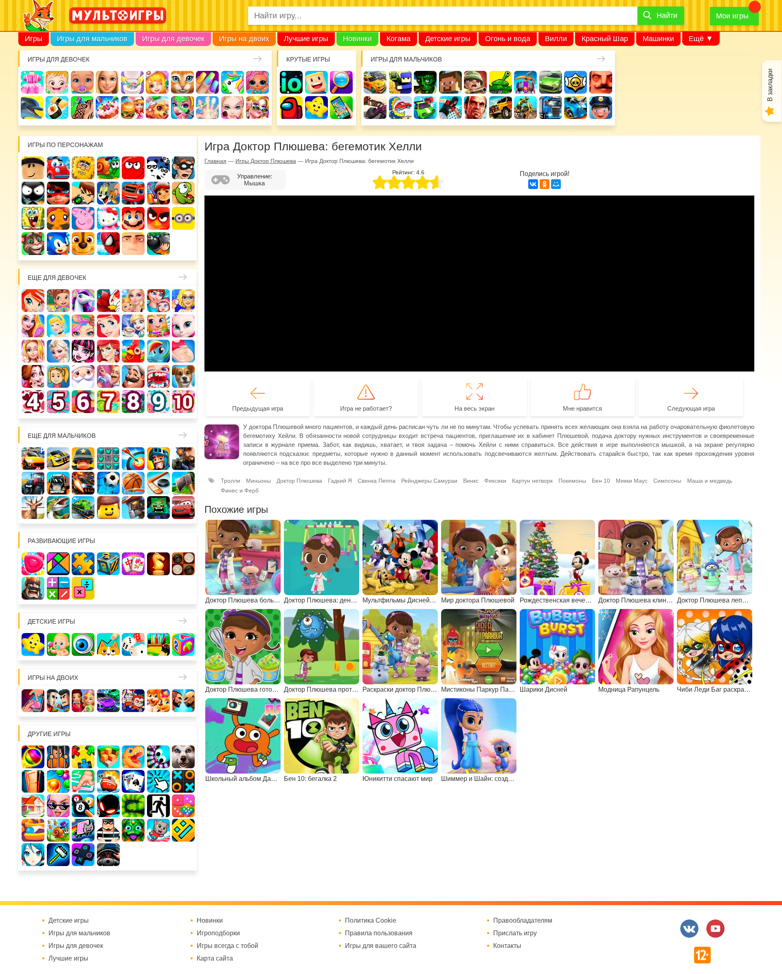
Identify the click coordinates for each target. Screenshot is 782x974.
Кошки (182, 82)
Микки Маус (632, 481)
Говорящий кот (33, 243)
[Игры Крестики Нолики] (183, 781)
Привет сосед (600, 82)
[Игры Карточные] (133, 781)
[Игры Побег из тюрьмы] (108, 830)
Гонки (375, 82)
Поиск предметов (341, 82)
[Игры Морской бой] (108, 781)
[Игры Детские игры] (33, 644)
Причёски (33, 325)
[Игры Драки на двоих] (183, 700)
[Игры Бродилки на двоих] (158, 700)
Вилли (556, 39)
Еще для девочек (57, 277)
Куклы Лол (257, 82)
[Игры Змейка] (133, 805)
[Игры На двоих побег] (133, 700)
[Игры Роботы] (133, 507)
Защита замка (525, 82)
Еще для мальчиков (62, 435)
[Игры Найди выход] (33, 781)
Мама (158, 300)
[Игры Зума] (133, 830)
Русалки (108, 351)
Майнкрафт (450, 82)
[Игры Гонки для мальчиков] (58, 458)
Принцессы (58, 325)
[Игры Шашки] (183, 563)
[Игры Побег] (58, 756)
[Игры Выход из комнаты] (158, 805)
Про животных (183, 376)
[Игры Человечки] (108, 805)
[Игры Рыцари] (158, 458)
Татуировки (82, 107)
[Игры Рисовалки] (108, 644)
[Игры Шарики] (58, 781)
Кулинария (57, 107)
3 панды (158, 167)
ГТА (475, 107)
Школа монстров (83, 351)
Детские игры (447, 39)
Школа (58, 300)
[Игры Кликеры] (158, 781)
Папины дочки (58, 376)
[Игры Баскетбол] (133, 483)
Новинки (357, 39)
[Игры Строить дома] (33, 805)
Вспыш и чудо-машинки (133, 193)
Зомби (425, 82)
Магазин (158, 325)
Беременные (183, 351)
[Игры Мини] (183, 805)
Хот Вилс (575, 107)
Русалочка (108, 325)
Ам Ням (183, 193)
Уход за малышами (82, 82)
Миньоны (183, 218)
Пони (158, 351)
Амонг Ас (291, 107)
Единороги (232, 82)
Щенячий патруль (83, 243)
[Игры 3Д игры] (108, 756)
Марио (133, 218)
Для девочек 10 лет (183, 401)
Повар (133, 376)
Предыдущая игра (257, 408)
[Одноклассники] (544, 184)
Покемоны (572, 481)
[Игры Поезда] (83, 507)
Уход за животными (157, 107)
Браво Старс (575, 82)
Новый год (83, 376)
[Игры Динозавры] (133, 756)
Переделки (108, 376)
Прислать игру (515, 933)
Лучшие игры (306, 39)
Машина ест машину (400, 107)
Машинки (658, 39)
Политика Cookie (370, 920)
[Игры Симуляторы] (108, 854)
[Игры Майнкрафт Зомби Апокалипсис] (158, 507)
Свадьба (33, 351)
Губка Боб (33, 218)
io (291, 82)
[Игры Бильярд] (83, 805)
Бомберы (158, 243)
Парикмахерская (83, 325)
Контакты (507, 946)
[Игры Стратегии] (33, 588)
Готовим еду (132, 107)
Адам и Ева (83, 167)
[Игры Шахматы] (158, 563)
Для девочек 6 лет (83, 401)
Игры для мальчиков (92, 39)
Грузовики (550, 107)
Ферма (133, 351)
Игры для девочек (173, 39)
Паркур (450, 107)
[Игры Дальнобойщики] (58, 483)
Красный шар (133, 167)
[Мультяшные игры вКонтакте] (689, 928)
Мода (257, 107)
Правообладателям (522, 920)
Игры (33, 39)
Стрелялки (400, 82)
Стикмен (33, 193)
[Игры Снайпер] (183, 458)
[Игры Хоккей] (158, 483)
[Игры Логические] (58, 563)
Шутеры (375, 107)
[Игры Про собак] (183, 756)
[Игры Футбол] (108, 483)
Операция (207, 107)
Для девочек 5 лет (58, 401)
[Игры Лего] (108, 507)
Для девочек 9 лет (158, 401)
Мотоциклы (525, 107)
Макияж (232, 107)
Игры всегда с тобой (227, 946)
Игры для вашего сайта (380, 946)
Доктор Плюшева (299, 481)
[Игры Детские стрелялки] (158, 644)
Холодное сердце (58, 351)
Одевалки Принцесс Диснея (33, 376)
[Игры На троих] (83, 756)
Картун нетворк (532, 481)
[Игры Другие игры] (83, 854)
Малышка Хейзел (57, 82)
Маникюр (207, 82)
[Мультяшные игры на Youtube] (715, 928)
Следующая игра (691, 408)
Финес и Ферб (240, 490)
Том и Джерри (108, 193)
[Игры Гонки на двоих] (108, 700)
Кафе (133, 325)
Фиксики (495, 481)
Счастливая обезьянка (58, 218)
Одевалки (32, 82)
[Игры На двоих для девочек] (83, 700)
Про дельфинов (32, 107)
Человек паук (108, 243)
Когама (399, 39)
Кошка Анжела (183, 325)
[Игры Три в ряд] (33, 563)
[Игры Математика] (58, 588)
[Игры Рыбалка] (58, 507)
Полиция (600, 107)
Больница (183, 300)
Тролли (230, 481)
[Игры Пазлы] (83, 563)
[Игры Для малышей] (58, 644)
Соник (58, 243)
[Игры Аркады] (83, 830)
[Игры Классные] (58, 805)
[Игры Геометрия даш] (183, 830)
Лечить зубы (158, 376)
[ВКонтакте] (533, 184)
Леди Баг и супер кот (58, 193)
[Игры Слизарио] (158, 756)
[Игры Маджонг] (133, 563)
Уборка (132, 82)
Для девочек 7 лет (108, 401)
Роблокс (33, 167)
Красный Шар (605, 39)
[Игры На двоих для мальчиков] (58, 700)
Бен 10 (83, 193)
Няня (133, 300)
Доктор (157, 82)
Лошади (83, 300)
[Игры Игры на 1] (83, 781)
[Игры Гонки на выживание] (83, 483)
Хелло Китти (108, 218)
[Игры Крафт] (108, 458)
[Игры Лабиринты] (33, 830)
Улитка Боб (108, 167)
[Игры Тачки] (183, 507)
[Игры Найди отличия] (83, 644)
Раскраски (108, 300)
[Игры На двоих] (33, 700)
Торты (107, 107)
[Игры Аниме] (33, 854)
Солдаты (475, 82)
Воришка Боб (183, 167)
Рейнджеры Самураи (429, 481)
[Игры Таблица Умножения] (83, 588)
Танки (500, 82)
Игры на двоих (244, 39)
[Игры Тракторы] (33, 483)
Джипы (500, 107)
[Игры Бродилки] (58, 830)
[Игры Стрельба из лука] (133, 458)
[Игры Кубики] (133, 644)
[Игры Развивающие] (183, 644)
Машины (550, 82)
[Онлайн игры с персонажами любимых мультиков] (117, 15)
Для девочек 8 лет (133, 401)
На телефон (341, 107)
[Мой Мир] (556, 184)
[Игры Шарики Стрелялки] (33, 756)
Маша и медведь (709, 481)
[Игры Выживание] (183, 483)
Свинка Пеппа (83, 218)
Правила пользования (379, 933)
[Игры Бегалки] (158, 830)
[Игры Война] (83, 458)
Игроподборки (218, 933)
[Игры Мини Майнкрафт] (58, 854)
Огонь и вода (507, 39)
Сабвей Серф (158, 193)
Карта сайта (215, 958)
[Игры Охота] (33, 507)
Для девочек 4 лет (33, 401)
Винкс (33, 300)
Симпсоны (667, 481)
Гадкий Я (133, 243)
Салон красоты (182, 107)
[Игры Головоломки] (108, 563)
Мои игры (732, 16)
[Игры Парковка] (33, 458)
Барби (107, 82)
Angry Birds (158, 218)
